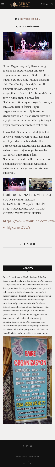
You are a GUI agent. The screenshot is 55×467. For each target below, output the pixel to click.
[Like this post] (21, 244)
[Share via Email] (34, 244)
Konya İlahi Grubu (27, 26)
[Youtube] (47, 4)
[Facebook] (41, 4)
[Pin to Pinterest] (31, 244)
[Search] (52, 4)
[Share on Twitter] (28, 244)
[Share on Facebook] (24, 244)
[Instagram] (44, 4)
